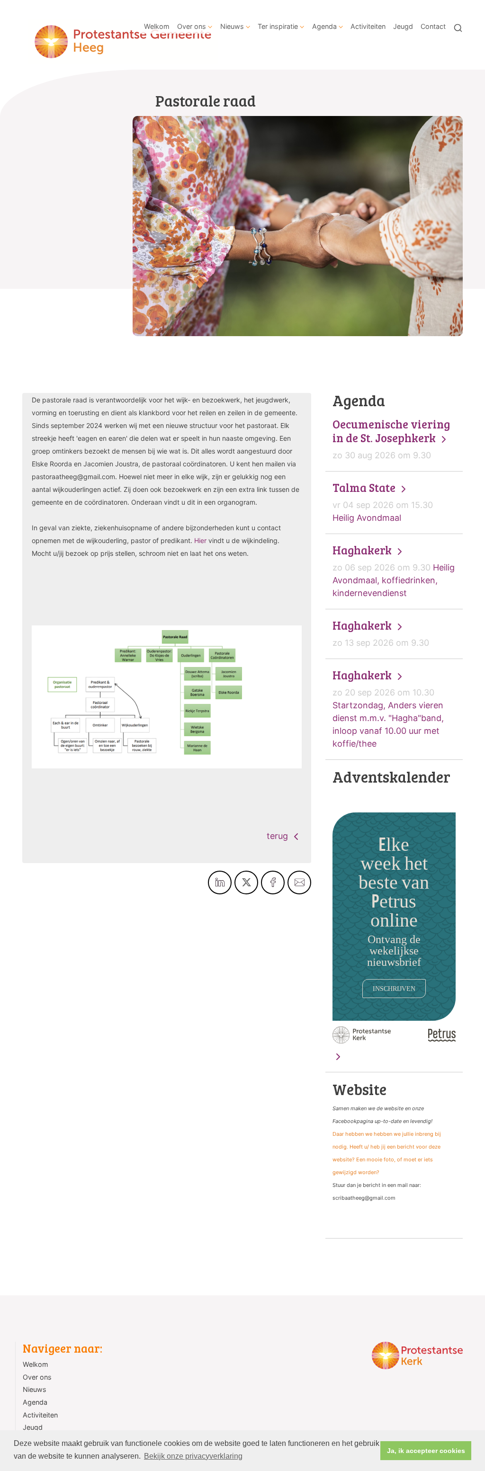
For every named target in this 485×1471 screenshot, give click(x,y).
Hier (200, 540)
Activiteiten (368, 26)
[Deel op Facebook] (273, 882)
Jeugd (403, 26)
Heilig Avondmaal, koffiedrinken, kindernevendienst (393, 571)
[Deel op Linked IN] (220, 882)
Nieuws (232, 26)
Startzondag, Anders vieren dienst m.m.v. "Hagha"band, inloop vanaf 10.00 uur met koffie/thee (388, 709)
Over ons (191, 26)
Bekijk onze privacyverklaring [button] (193, 1456)
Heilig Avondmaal (382, 502)
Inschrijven (394, 988)
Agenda (324, 26)
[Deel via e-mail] (299, 882)
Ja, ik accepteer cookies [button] (426, 1450)
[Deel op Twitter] (246, 882)
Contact (433, 26)
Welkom (157, 26)
